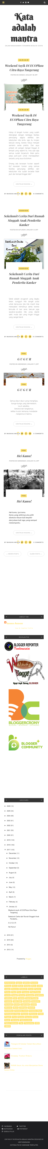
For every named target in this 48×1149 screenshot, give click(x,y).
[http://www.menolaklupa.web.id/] (28, 2)
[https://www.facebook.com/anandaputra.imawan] (21, 2)
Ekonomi (15, 989)
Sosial (35, 1017)
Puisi (24, 353)
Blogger (28, 959)
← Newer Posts (12, 554)
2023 (9, 820)
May (10, 887)
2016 (9, 935)
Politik (40, 1014)
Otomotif (31, 1007)
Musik (16, 1007)
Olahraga (23, 1007)
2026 (9, 806)
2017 (9, 849)
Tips (21, 1023)
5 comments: (38, 433)
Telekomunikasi (25, 1020)
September (13, 868)
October (12, 863)
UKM (37, 1023)
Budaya (27, 986)
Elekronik (23, 989)
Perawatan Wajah (35, 1011)
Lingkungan (25, 1004)
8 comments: (38, 194)
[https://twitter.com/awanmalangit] (23, 2)
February (12, 901)
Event (31, 989)
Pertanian (33, 1014)
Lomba (33, 1004)
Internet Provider (32, 998)
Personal (24, 1014)
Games (21, 995)
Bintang (7, 986)
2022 (9, 825)
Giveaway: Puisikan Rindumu (21, 1056)
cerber (40, 986)
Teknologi (15, 1020)
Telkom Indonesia (11, 1023)
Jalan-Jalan (23, 60)
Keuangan (8, 1004)
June (11, 882)
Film (18, 992)
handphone (39, 995)
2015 (9, 940)
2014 (9, 944)
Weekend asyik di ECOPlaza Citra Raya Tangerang (24, 119)
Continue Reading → (24, 184)
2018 (9, 845)
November (13, 858)
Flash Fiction (35, 992)
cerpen (7, 989)
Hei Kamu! (24, 456)
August (11, 872)
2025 (9, 811)
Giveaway (29, 995)
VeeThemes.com (24, 1142)
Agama (18, 983)
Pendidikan (9, 1011)
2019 (9, 840)
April (11, 892)
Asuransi (34, 983)
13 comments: (38, 337)
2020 (9, 835)
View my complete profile (24, 628)
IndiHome (8, 998)
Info (15, 998)
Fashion (37, 989)
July (10, 877)
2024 (9, 815)
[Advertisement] (24, 585)
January (12, 906)
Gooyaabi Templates (30, 1145)
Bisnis (14, 986)
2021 (9, 830)
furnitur (7, 995)
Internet (21, 998)
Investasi (8, 1001)
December (13, 853)
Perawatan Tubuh (21, 1011)
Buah (21, 986)
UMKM (7, 1026)
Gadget (14, 995)
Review (20, 1017)
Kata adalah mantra (24, 27)
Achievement (9, 983)
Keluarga (27, 1001)
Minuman (8, 1007)
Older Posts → (36, 554)
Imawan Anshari (15, 623)
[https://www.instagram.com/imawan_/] (25, 2)
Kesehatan (23, 211)
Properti (8, 1017)
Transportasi (29, 1023)
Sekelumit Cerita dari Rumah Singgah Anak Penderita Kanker (24, 220)
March (11, 897)
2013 (9, 949)
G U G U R (24, 359)
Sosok (7, 1020)
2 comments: (38, 542)
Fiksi (13, 992)
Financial (25, 992)
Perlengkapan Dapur (12, 1014)
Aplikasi (26, 983)
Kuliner (16, 1004)
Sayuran (28, 1017)
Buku (34, 986)
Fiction (7, 992)
